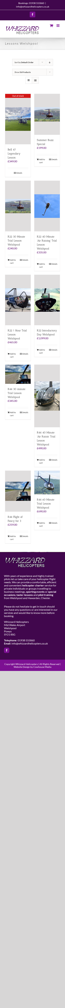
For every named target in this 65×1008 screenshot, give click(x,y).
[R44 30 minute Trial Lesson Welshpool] (18, 374)
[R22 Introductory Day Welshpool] (47, 300)
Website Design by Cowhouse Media (32, 666)
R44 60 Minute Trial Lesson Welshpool (45, 503)
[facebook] (6, 650)
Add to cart (42, 161)
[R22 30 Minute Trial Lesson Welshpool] (18, 206)
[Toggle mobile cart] (51, 25)
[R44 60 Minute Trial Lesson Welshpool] (47, 482)
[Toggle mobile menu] (58, 25)
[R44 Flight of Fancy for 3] (18, 491)
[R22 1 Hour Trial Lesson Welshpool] (18, 300)
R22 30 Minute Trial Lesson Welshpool (16, 240)
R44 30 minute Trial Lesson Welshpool (16, 393)
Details (19, 173)
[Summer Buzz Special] (47, 114)
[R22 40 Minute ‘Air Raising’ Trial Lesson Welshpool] (47, 206)
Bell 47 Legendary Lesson (14, 153)
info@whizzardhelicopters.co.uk (32, 6)
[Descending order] (49, 62)
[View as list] (35, 80)
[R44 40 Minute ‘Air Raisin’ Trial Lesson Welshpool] (47, 396)
